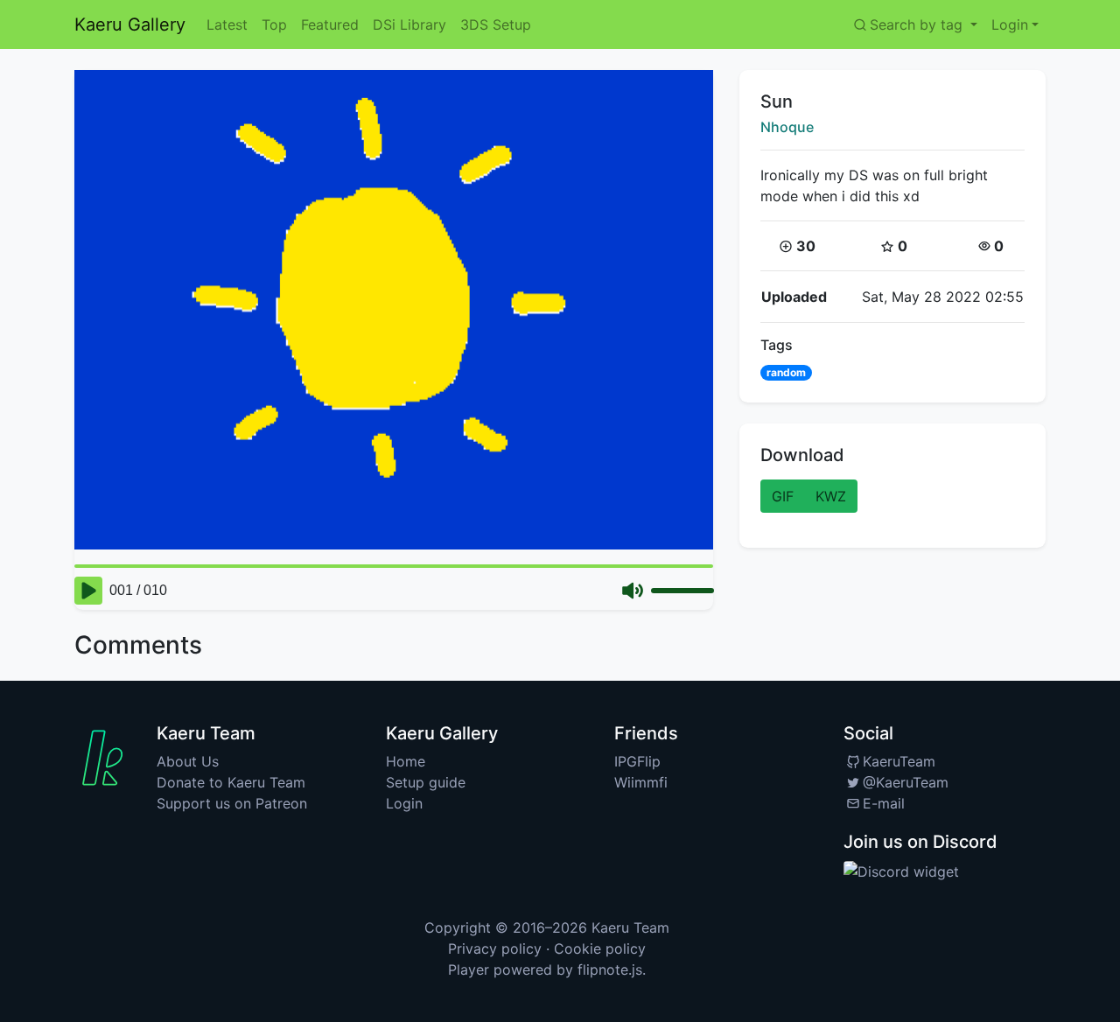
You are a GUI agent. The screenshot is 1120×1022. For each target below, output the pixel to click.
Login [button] (1009, 24)
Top (274, 24)
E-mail (884, 803)
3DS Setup (495, 24)
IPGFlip (637, 761)
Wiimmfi (641, 782)
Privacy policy (495, 948)
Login (404, 803)
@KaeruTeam (905, 782)
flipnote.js (610, 969)
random (786, 372)
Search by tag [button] (918, 24)
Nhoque (787, 127)
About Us (188, 761)
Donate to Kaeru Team (231, 782)
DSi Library (409, 24)
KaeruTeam (899, 761)
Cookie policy (600, 948)
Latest (227, 24)
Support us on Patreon (232, 803)
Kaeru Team (630, 927)
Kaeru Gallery (130, 24)
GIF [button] (783, 496)
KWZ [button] (831, 496)
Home (405, 761)
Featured (330, 24)
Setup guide (426, 782)
